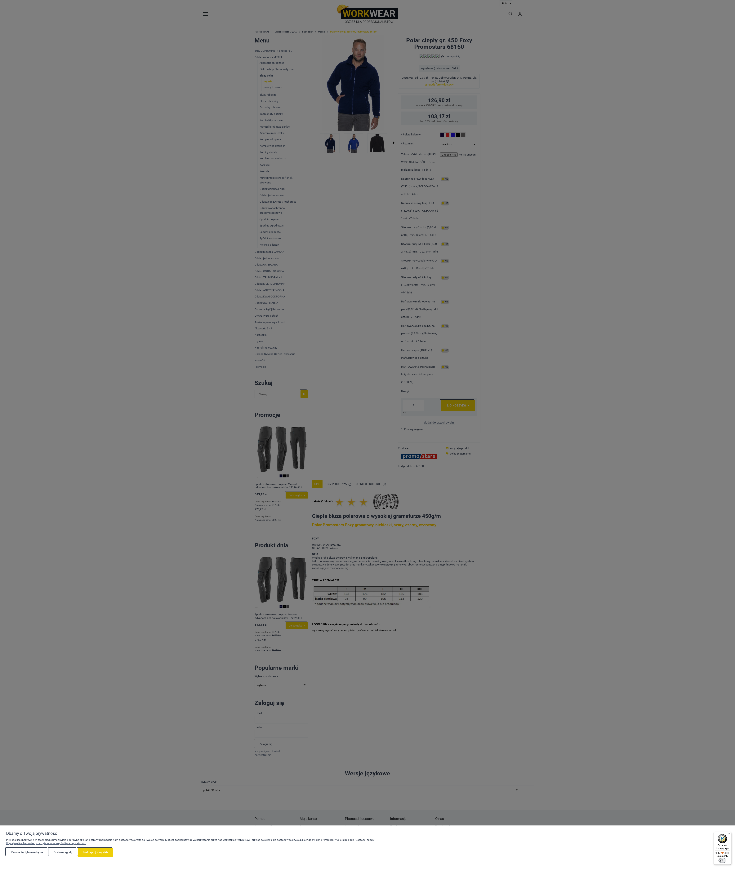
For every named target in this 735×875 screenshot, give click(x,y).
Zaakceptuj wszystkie (95, 852)
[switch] (722, 860)
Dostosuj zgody (63, 852)
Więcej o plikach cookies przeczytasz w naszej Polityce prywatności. (46, 843)
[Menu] (729, 834)
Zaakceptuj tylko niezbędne (27, 852)
